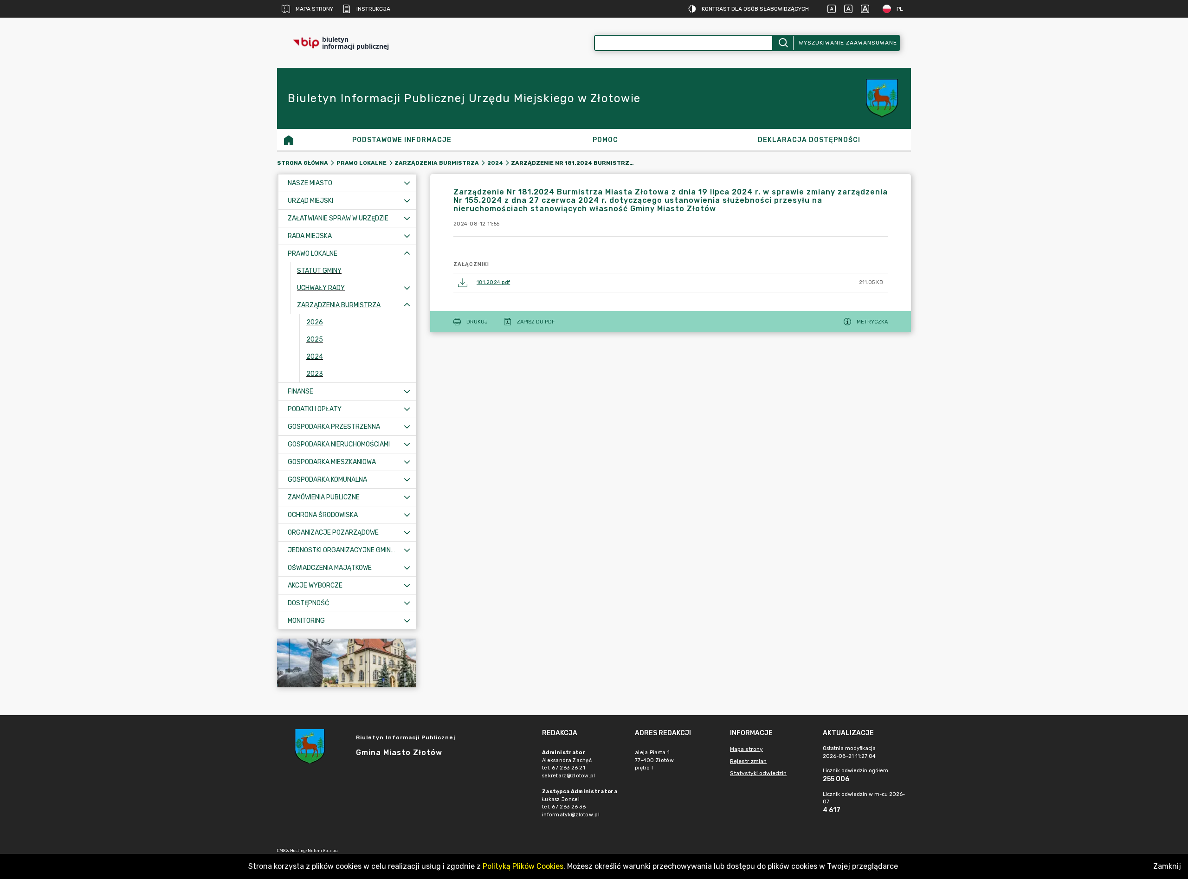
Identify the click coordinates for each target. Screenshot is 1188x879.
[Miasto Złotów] (346, 663)
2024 (495, 163)
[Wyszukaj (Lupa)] (782, 43)
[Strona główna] (288, 139)
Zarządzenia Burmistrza (436, 163)
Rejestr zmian (748, 761)
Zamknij (1167, 866)
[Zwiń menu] (407, 253)
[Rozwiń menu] (407, 183)
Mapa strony (314, 9)
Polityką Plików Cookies (523, 866)
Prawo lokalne (361, 163)
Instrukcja (373, 9)
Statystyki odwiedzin (758, 773)
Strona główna (302, 163)
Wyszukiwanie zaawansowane (848, 42)
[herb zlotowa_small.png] (883, 98)
